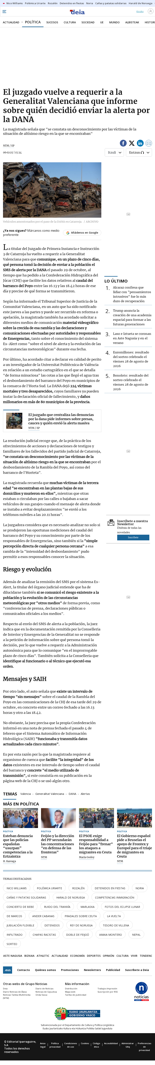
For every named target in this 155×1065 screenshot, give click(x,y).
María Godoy (86, 857)
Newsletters (92, 970)
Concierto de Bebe (20, 907)
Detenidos (52, 925)
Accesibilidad (111, 1043)
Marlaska (88, 907)
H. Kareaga (9, 861)
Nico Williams (17, 888)
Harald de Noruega (70, 897)
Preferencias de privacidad (144, 1047)
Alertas (85, 793)
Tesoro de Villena (116, 925)
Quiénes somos (45, 970)
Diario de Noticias (44, 988)
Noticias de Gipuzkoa (46, 991)
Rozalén (78, 888)
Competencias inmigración (114, 897)
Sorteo (12, 944)
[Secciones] (4, 11)
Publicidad (113, 970)
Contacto (23, 970)
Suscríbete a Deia (137, 970)
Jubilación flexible (20, 925)
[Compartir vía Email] (148, 144)
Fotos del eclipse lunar (122, 907)
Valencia (25, 793)
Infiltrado (14, 934)
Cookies (85, 1043)
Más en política (21, 804)
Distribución (71, 988)
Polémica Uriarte (49, 888)
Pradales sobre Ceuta (81, 916)
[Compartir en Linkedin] (140, 144)
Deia (5, 988)
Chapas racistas (44, 934)
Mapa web (70, 991)
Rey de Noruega (81, 925)
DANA (72, 793)
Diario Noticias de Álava (15, 991)
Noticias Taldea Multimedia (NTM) (16, 996)
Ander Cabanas (43, 916)
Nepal (136, 934)
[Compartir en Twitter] (131, 144)
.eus (8, 970)
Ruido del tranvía (57, 907)
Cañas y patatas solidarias (26, 897)
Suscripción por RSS (108, 991)
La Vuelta (114, 916)
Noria (140, 888)
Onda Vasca (41, 994)
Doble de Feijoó (77, 934)
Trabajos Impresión (107, 988)
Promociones (70, 970)
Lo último (116, 281)
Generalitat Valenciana (49, 793)
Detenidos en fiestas (110, 888)
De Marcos (14, 916)
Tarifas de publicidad (75, 994)
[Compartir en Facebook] (123, 144)
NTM (44, 857)
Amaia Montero (110, 934)
